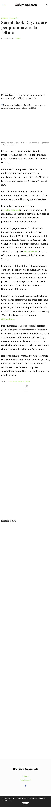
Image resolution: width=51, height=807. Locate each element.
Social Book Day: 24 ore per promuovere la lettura (24, 27)
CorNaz (18, 38)
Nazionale (13, 18)
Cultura (4, 18)
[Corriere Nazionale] (25, 4)
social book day (24, 381)
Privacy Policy (25, 780)
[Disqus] (25, 427)
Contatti (25, 777)
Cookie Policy (7, 800)
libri (15, 381)
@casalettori (30, 251)
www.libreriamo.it (11, 210)
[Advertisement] (25, 64)
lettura (9, 381)
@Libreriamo (7, 319)
